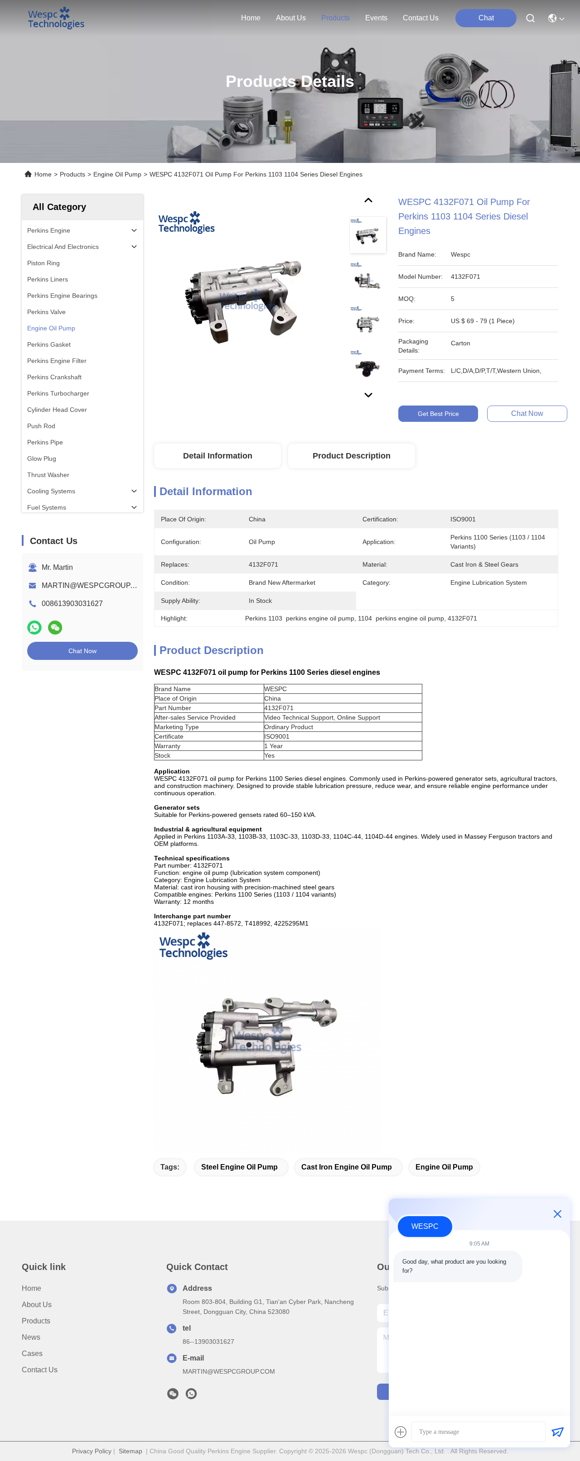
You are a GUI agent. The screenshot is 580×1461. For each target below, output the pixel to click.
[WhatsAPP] (34, 627)
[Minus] (557, 1213)
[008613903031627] (191, 1396)
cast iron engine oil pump (346, 1167)
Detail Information (217, 455)
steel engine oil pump (239, 1167)
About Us (37, 1304)
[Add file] (400, 1432)
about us (291, 18)
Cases (32, 1353)
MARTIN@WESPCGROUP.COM (95, 585)
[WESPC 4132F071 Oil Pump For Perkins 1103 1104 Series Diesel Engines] (247, 300)
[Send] (557, 1432)
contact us (421, 18)
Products (72, 174)
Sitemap (130, 1451)
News (31, 1337)
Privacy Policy (91, 1451)
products (335, 18)
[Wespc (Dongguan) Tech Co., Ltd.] (55, 18)
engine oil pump (444, 1167)
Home (251, 18)
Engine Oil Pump (117, 174)
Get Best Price (438, 414)
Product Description (352, 455)
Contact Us (40, 1370)
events (376, 18)
